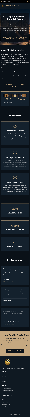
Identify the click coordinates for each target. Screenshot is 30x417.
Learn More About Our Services (15, 85)
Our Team (4, 379)
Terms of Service (6, 404)
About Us (4, 374)
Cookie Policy (5, 407)
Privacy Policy (5, 402)
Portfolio (4, 381)
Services (4, 376)
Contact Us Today (15, 351)
